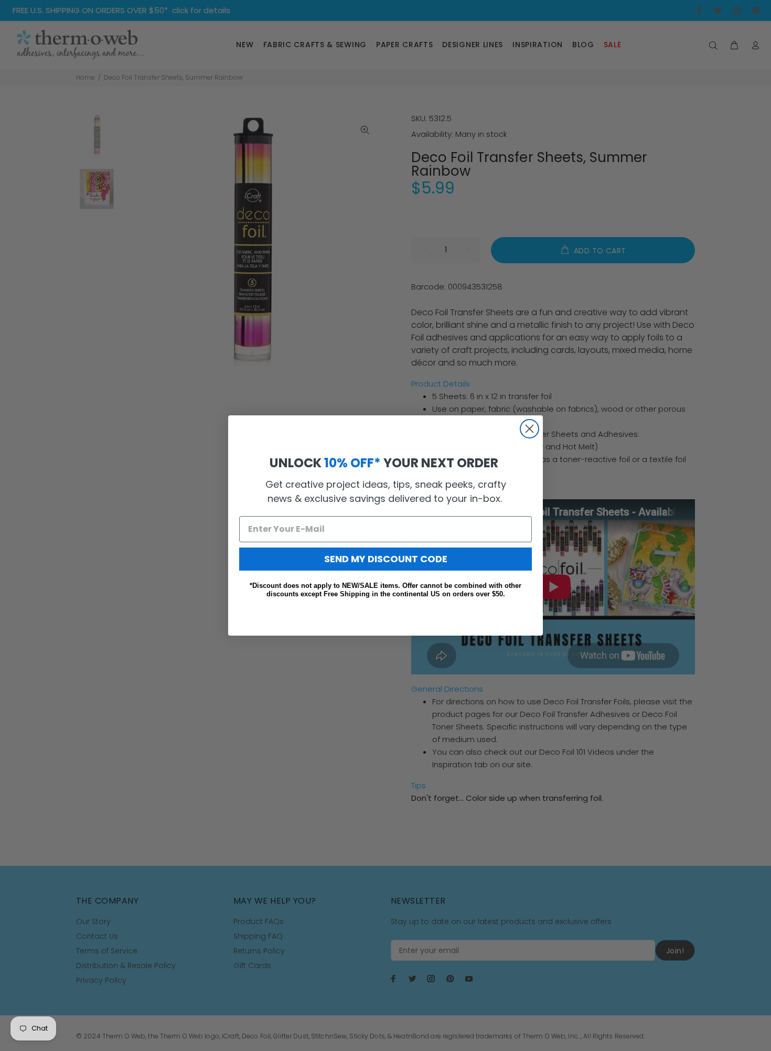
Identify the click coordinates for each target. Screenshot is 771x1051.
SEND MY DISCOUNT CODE (385, 558)
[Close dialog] (529, 429)
